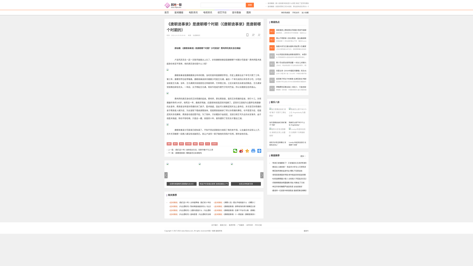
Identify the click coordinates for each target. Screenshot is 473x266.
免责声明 (232, 225)
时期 (201, 144)
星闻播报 (271, 3)
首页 (166, 12)
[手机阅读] (247, 35)
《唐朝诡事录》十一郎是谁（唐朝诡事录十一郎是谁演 (243, 214)
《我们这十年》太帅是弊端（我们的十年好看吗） (197, 202)
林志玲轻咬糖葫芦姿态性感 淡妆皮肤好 (287, 187)
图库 (248, 12)
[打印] (253, 151)
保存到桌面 (285, 13)
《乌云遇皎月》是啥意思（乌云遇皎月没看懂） (196, 214)
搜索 (250, 5)
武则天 (214, 144)
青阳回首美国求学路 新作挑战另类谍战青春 (289, 175)
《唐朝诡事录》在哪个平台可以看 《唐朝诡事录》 (242, 210)
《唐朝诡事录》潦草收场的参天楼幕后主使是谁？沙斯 (243, 206)
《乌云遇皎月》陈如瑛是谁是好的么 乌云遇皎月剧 (197, 206)
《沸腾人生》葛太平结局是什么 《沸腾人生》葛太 (242, 202)
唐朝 (169, 144)
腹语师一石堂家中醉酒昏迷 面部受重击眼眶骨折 (290, 190)
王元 (207, 144)
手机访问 (295, 13)
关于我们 (214, 225)
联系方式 (223, 225)
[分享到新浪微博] (241, 151)
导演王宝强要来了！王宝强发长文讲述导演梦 (289, 163)
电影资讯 (193, 12)
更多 (302, 156)
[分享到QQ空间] (247, 151)
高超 (195, 144)
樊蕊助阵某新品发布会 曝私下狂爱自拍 (287, 171)
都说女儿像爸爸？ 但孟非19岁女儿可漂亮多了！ (290, 167)
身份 (181, 144)
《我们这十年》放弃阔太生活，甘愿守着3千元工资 (194, 150)
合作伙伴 (249, 225)
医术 (175, 144)
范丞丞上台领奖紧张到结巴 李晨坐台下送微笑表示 (293, 6)
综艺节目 (222, 12)
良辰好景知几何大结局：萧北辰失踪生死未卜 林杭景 (294, 3)
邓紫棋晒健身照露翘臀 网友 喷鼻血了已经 (288, 183)
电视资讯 (207, 12)
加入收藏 (305, 13)
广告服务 (241, 225)
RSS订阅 (258, 225)
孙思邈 (188, 144)
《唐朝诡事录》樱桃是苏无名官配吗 (188, 153)
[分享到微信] (235, 151)
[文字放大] (253, 35)
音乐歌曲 (236, 12)
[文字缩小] (259, 35)
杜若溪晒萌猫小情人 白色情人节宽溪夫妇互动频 (290, 179)
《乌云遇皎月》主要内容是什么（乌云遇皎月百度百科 (199, 210)
